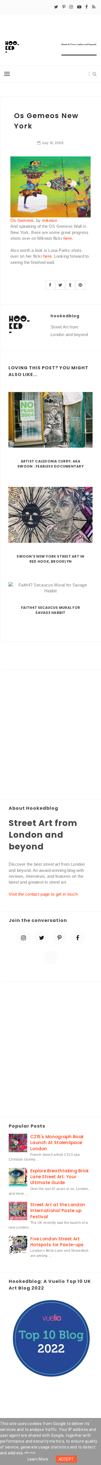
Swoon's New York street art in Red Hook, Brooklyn (50, 559)
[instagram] (71, 7)
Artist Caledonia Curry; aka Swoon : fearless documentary (50, 464)
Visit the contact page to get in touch (43, 894)
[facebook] (86, 7)
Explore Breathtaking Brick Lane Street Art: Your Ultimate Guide (59, 1177)
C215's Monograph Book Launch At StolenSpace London (57, 1143)
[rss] (93, 7)
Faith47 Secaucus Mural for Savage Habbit (50, 610)
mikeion (49, 220)
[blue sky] (51, 957)
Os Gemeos (22, 220)
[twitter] (56, 7)
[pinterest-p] (63, 7)
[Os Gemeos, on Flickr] (50, 186)
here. (68, 238)
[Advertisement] (50, 734)
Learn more (38, 1459)
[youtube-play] (79, 7)
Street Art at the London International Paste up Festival (57, 1211)
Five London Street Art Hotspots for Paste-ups (57, 1242)
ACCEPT (66, 1459)
